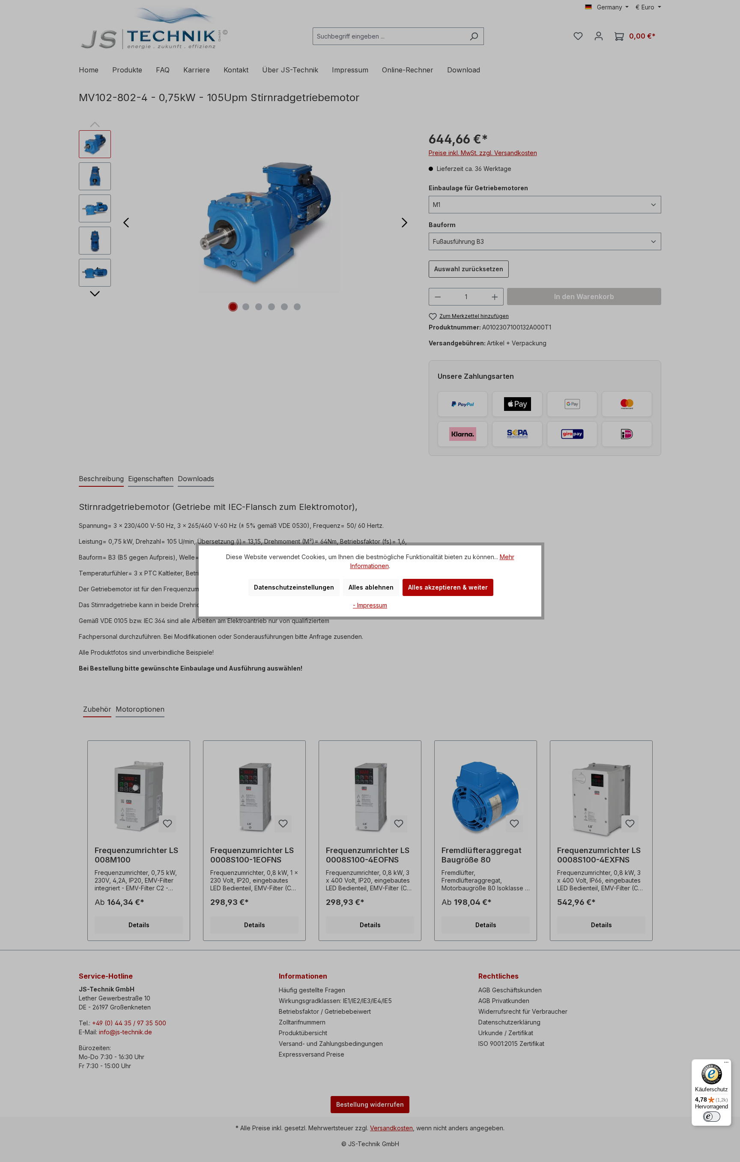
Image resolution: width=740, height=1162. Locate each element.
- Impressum (370, 605)
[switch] (711, 1116)
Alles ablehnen (371, 587)
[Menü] (726, 1064)
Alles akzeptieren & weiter (448, 587)
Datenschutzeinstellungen (294, 587)
